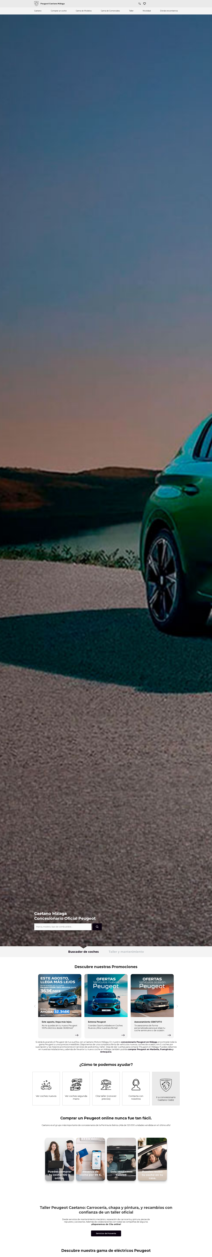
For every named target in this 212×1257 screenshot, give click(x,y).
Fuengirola (166, 1049)
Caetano (37, 11)
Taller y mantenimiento (126, 951)
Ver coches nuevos (46, 1096)
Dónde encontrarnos (169, 11)
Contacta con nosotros (136, 1097)
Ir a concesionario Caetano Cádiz (166, 1098)
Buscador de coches (83, 951)
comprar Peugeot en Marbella (143, 1049)
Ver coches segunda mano (76, 1097)
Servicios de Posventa (106, 1233)
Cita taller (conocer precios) (106, 1097)
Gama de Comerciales (110, 11)
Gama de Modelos (84, 11)
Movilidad (147, 11)
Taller (131, 11)
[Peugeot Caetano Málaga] (36, 3)
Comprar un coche (59, 11)
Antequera (105, 1052)
